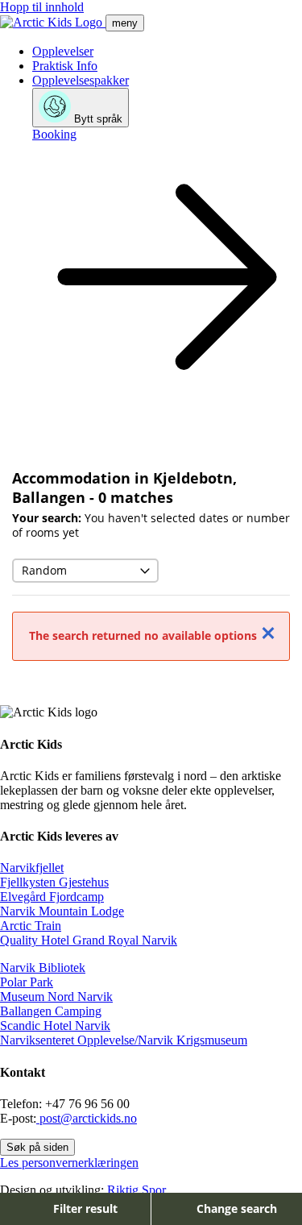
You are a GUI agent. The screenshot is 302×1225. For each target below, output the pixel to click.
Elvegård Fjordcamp (52, 896)
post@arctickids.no (86, 1118)
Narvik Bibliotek (42, 967)
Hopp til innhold (42, 7)
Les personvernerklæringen (69, 1162)
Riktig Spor (136, 1190)
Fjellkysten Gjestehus (54, 882)
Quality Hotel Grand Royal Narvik (88, 940)
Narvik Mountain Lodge (62, 911)
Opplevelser (62, 51)
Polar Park (26, 982)
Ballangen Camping (50, 1011)
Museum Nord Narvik (56, 996)
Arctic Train (30, 925)
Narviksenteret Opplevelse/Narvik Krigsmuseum (123, 1040)
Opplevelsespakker (80, 80)
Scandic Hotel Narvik (55, 1025)
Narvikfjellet (32, 867)
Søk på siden (37, 1147)
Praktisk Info (64, 66)
